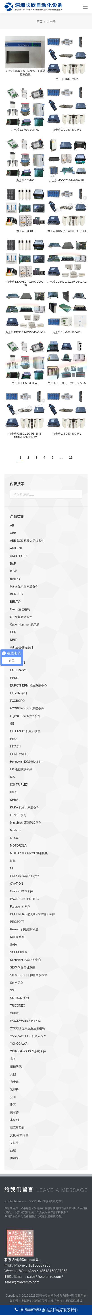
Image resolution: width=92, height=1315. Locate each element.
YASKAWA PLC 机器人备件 (28, 1036)
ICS (12, 777)
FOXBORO (17, 700)
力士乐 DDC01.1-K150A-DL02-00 (25, 283)
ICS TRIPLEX (19, 784)
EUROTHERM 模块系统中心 (28, 685)
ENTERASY (18, 670)
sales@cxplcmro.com (44, 1276)
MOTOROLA (18, 845)
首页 (39, 21)
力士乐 (14, 1081)
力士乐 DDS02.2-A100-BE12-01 (66, 231)
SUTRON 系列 (19, 998)
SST (13, 990)
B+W (13, 571)
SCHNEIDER (18, 952)
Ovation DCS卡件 (21, 891)
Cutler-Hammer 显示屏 (24, 624)
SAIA (13, 944)
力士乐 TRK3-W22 (67, 79)
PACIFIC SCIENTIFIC (24, 899)
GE (12, 723)
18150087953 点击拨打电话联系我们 (48, 1310)
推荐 (13, 1104)
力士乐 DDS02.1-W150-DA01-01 (25, 332)
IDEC (13, 792)
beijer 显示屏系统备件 (24, 586)
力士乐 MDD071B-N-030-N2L (67, 180)
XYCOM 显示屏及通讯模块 (27, 1028)
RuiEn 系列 (17, 937)
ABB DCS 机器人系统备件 (27, 540)
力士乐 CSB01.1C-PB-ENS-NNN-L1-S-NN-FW (25, 435)
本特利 (14, 1120)
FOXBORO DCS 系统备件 (27, 708)
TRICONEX (17, 1005)
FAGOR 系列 (18, 693)
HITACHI (15, 746)
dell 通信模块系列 (21, 647)
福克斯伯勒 (17, 1127)
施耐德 (14, 1112)
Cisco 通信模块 (20, 609)
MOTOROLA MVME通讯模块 (29, 853)
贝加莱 (14, 1158)
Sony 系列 (16, 982)
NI (11, 868)
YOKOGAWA (18, 1043)
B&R (13, 563)
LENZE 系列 (18, 815)
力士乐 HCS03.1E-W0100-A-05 (67, 383)
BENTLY (15, 601)
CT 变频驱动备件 (21, 617)
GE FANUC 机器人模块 (25, 731)
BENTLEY (16, 594)
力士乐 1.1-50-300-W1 (25, 383)
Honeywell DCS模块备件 (26, 761)
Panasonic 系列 (20, 906)
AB (12, 525)
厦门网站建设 (74, 1300)
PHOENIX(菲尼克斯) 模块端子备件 (32, 914)
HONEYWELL (19, 754)
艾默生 (14, 1142)
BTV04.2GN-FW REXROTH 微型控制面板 (25, 72)
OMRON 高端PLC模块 (24, 876)
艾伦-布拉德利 (19, 1135)
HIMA (13, 739)
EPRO (14, 678)
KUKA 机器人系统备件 (24, 807)
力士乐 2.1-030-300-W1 (25, 129)
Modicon (15, 830)
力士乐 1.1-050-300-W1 (66, 129)
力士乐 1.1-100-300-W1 (66, 332)
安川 (13, 1097)
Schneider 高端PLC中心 (25, 960)
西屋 (13, 1150)
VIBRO (14, 1013)
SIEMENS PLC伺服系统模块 (28, 975)
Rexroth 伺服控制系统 (24, 929)
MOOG (14, 838)
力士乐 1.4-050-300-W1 (66, 433)
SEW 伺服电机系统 (22, 967)
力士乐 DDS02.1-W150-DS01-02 (67, 281)
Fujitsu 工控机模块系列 (25, 716)
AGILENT (16, 548)
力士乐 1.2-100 (25, 180)
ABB (13, 533)
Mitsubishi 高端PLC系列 (25, 822)
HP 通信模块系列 (21, 769)
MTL (13, 860)
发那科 (14, 1089)
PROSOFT (17, 921)
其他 (13, 1074)
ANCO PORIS (19, 556)
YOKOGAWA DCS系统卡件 (28, 1051)
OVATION (16, 883)
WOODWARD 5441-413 (25, 1021)
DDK (13, 632)
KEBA (14, 800)
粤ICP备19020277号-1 (35, 1300)
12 (71, 457)
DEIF (13, 639)
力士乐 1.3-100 (25, 231)
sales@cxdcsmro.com (21, 1282)
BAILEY (15, 579)
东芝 (13, 1059)
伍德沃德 (16, 1066)
